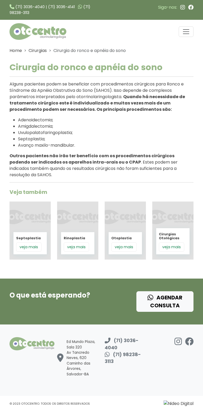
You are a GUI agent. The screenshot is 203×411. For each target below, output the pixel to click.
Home (16, 50)
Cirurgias (38, 50)
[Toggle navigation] (186, 31)
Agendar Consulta (166, 301)
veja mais (29, 247)
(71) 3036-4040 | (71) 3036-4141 (44, 6)
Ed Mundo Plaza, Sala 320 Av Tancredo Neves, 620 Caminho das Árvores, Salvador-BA (81, 357)
